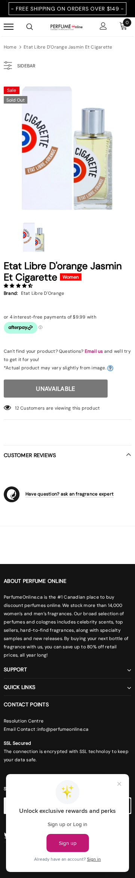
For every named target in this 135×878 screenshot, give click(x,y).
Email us (94, 351)
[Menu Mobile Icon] (9, 27)
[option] (67, 146)
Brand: (11, 293)
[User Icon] (103, 26)
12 (17, 408)
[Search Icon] (29, 26)
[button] (19, 286)
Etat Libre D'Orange (42, 293)
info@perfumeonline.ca (63, 729)
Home (10, 47)
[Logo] (66, 27)
